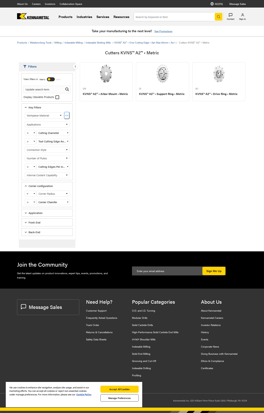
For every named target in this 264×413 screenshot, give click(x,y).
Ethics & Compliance (212, 361)
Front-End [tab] (34, 222)
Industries (84, 16)
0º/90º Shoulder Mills (144, 339)
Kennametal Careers (212, 318)
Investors (50, 4)
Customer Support (96, 310)
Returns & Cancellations (99, 332)
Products (65, 16)
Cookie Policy (83, 394)
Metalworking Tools (41, 42)
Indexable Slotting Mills (99, 42)
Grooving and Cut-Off (144, 361)
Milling (58, 42)
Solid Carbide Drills (142, 325)
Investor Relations (211, 325)
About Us (22, 4)
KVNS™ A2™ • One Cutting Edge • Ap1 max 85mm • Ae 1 (144, 42)
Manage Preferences (119, 398)
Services (102, 16)
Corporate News (210, 346)
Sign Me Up (213, 271)
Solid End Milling (141, 353)
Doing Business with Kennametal (219, 353)
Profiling (136, 375)
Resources (121, 16)
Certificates (207, 368)
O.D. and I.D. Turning (143, 310)
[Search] (218, 16)
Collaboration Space (71, 4)
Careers (36, 4)
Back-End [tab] (34, 232)
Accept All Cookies (119, 389)
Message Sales (237, 4)
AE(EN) (219, 4)
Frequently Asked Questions (101, 318)
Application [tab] (35, 213)
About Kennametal (211, 310)
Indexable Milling (73, 42)
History (205, 332)
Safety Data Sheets (96, 339)
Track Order (92, 325)
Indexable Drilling (141, 368)
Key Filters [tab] (35, 107)
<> (66, 115)
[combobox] (30, 133)
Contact (230, 18)
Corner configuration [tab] (41, 186)
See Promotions (163, 31)
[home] (33, 18)
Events (204, 339)
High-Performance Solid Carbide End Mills (155, 332)
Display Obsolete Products (39, 97)
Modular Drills (139, 318)
